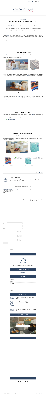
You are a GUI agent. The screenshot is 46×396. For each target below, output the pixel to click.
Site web (4, 228)
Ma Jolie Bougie (41, 393)
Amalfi (19, 96)
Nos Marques (23, 19)
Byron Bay (32, 114)
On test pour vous (12, 288)
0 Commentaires (5, 172)
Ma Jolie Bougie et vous (13, 279)
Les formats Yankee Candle (21, 199)
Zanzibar (28, 75)
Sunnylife (12, 25)
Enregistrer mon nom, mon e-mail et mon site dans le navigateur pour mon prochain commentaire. (19, 236)
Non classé (11, 281)
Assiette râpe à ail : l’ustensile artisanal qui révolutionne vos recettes (8, 191)
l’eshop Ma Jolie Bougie (31, 169)
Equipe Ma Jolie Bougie (15, 177)
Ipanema (7, 35)
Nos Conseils (12, 283)
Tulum (7, 54)
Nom (4, 223)
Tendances (11, 290)
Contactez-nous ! (23, 272)
